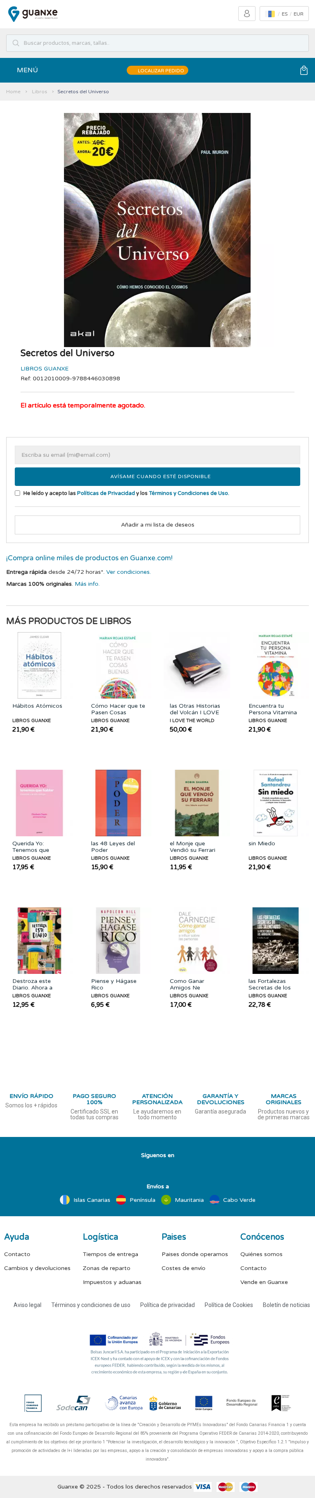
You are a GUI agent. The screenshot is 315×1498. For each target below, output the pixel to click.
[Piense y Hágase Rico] (118, 940)
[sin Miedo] (275, 803)
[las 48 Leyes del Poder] (118, 803)
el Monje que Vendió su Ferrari (192, 847)
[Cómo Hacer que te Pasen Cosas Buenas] (118, 665)
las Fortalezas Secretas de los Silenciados (270, 984)
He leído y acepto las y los (125, 493)
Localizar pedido (160, 71)
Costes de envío (183, 1268)
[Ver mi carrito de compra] (304, 70)
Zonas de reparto (106, 1268)
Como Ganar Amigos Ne (187, 984)
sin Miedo (262, 843)
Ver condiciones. (128, 571)
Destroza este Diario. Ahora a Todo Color (32, 984)
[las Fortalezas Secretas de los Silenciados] (275, 940)
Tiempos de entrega (110, 1254)
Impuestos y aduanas (112, 1282)
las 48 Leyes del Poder (113, 847)
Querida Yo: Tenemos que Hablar (30, 847)
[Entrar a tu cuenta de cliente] (247, 13)
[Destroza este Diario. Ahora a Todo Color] (39, 940)
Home (13, 91)
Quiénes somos (261, 1254)
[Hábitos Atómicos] (39, 665)
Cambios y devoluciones (37, 1268)
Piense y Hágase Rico (114, 984)
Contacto (17, 1254)
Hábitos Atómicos (37, 706)
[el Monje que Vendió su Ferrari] (197, 803)
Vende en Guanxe (264, 1282)
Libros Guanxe (44, 368)
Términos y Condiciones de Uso (188, 493)
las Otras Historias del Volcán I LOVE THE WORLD (195, 709)
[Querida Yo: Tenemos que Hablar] (39, 803)
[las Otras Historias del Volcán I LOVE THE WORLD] (197, 665)
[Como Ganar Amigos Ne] (197, 940)
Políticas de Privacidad (106, 493)
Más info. (87, 583)
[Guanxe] (32, 13)
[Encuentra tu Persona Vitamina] (275, 665)
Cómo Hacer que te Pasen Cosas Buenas (118, 709)
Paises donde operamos (195, 1254)
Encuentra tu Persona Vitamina (273, 709)
